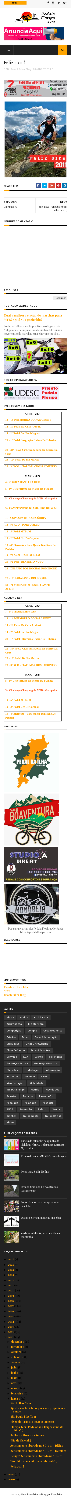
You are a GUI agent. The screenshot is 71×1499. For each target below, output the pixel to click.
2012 (11, 1332)
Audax (24, 1017)
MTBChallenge (15, 1089)
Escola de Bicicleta (16, 987)
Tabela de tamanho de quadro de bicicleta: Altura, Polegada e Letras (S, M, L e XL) (43, 1144)
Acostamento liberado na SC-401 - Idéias (36, 1445)
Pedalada (12, 1103)
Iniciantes (12, 1076)
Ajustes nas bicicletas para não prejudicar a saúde (38, 1409)
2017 (11, 1306)
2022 (11, 1280)
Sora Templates (29, 1494)
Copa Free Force (52, 1030)
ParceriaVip (46, 1096)
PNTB (9, 1109)
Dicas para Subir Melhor (35, 1171)
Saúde (56, 1109)
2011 (11, 1337)
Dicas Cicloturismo (37, 1043)
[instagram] (53, 3)
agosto (16, 1362)
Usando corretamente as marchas (41, 1218)
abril (14, 1383)
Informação (52, 1070)
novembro (18, 1347)
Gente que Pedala (17, 1063)
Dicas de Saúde (15, 1050)
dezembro (18, 1341)
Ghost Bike (12, 1070)
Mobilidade (37, 1083)
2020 (11, 1290)
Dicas (25, 1037)
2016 (11, 1311)
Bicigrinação (14, 1024)
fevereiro (17, 1393)
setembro (17, 1357)
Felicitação (55, 1056)
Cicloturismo (36, 1024)
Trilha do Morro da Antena (27, 1435)
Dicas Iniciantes (40, 1050)
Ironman (30, 1076)
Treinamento (30, 1116)
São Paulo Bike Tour (23, 1416)
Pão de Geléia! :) (20, 1440)
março (15, 1388)
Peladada (30, 1103)
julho (14, 1367)
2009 (11, 1479)
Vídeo (10, 1122)
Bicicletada (41, 1017)
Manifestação (14, 1083)
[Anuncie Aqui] (34, 39)
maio (14, 1378)
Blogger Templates (51, 1494)
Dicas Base (13, 1043)
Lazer (44, 1076)
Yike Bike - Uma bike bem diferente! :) (33, 1461)
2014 (11, 1321)
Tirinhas (11, 1116)
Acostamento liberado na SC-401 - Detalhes (38, 1451)
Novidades (52, 1089)
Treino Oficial (53, 1116)
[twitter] (59, 3)
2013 (11, 1326)
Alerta (10, 1017)
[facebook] (48, 3)
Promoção (26, 1109)
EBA (25, 1056)
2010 (11, 1474)
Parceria (28, 1096)
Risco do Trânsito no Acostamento (32, 1421)
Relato (42, 1109)
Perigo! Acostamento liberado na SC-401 (36, 1456)
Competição (13, 1030)
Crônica (11, 1037)
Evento (38, 1056)
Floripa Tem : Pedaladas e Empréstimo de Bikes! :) (36, 1428)
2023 (11, 1275)
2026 (11, 1259)
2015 (11, 1316)
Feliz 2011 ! (17, 1466)
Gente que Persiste (45, 1063)
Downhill (11, 1056)
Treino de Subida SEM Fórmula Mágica (43, 1156)
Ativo (7, 991)
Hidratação (32, 1070)
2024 (11, 1269)
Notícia (35, 1089)
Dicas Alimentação (46, 1037)
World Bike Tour (20, 1403)
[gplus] (64, 3)
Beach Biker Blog (15, 995)
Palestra (11, 1096)
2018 (11, 1301)
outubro (16, 1352)
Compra (32, 1030)
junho (15, 1373)
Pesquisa (48, 1103)
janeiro (16, 1398)
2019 (11, 1295)
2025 (11, 1264)
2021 (11, 1285)
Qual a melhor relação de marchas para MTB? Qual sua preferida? (33, 317)
